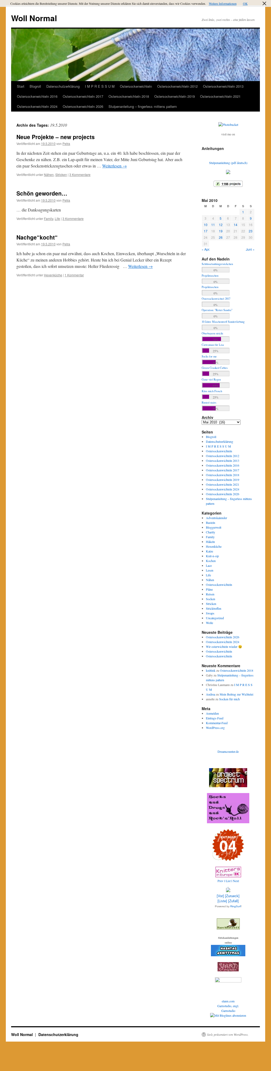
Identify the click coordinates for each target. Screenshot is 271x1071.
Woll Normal (34, 18)
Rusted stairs (209, 402)
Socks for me (209, 356)
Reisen (210, 594)
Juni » (250, 249)
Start (20, 86)
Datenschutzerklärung (63, 86)
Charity (210, 532)
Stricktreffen (213, 608)
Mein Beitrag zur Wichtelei (236, 694)
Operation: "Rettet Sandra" (217, 310)
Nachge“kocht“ (37, 237)
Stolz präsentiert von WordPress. (228, 1034)
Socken (210, 599)
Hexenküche (53, 275)
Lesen (209, 570)
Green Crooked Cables (215, 368)
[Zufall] (233, 901)
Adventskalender (216, 518)
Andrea (210, 694)
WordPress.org (215, 727)
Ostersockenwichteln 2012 (177, 86)
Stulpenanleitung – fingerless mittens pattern (143, 106)
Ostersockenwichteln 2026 (83, 106)
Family (48, 218)
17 (205, 231)
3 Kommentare (80, 174)
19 (221, 231)
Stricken (61, 174)
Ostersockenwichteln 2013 (223, 86)
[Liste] (222, 901)
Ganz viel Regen (211, 379)
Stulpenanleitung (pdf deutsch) (228, 163)
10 (205, 224)
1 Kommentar (74, 275)
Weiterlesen (114, 166)
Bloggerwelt (213, 527)
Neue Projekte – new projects (55, 137)
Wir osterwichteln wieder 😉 (224, 646)
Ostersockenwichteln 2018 (129, 96)
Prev (220, 881)
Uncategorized (215, 618)
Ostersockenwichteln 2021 (220, 96)
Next (236, 881)
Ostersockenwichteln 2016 (37, 96)
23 (250, 231)
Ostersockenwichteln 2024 (37, 106)
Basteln (210, 522)
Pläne (209, 589)
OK (245, 3)
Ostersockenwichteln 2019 (174, 96)
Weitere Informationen (223, 3)
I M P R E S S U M (100, 86)
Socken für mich (229, 699)
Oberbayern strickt (212, 333)
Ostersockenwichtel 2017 (216, 298)
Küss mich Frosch (212, 391)
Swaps (210, 613)
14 (235, 224)
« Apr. (206, 249)
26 (221, 237)
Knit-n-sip (212, 556)
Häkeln (210, 541)
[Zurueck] (232, 896)
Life (57, 218)
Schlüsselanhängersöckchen (217, 264)
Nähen (49, 174)
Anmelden (212, 713)
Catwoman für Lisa (213, 345)
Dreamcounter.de (228, 751)
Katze (209, 551)
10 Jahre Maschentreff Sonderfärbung (223, 322)
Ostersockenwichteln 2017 (83, 96)
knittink (210, 670)
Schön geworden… (41, 193)
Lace (209, 565)
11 (213, 224)
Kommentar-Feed (217, 723)
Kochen (211, 561)
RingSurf (235, 906)
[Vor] (220, 896)
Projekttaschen (210, 275)
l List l (228, 881)
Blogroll (35, 86)
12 (221, 224)
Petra (66, 143)
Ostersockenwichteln (136, 86)
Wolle (209, 623)
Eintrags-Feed (214, 718)
